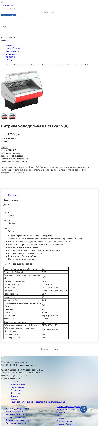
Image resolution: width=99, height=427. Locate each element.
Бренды (9, 59)
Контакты (10, 57)
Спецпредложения (64, 421)
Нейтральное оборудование (68, 409)
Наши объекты (13, 48)
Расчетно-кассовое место (16, 423)
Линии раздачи (63, 412)
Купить (4, 147)
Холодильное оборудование (17, 409)
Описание (13, 195)
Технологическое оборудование (19, 420)
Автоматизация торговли (16, 414)
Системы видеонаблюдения (68, 407)
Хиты (59, 415)
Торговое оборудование (15, 411)
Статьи (14, 399)
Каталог (9, 45)
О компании (11, 54)
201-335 (7, 5)
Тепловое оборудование (66, 424)
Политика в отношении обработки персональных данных (38, 402)
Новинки (60, 418)
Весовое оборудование (15, 417)
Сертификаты (12, 51)
